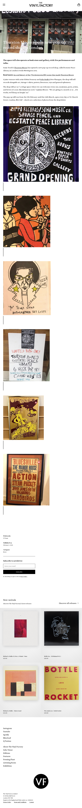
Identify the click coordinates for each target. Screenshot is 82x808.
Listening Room (9, 763)
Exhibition (7, 766)
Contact (31, 802)
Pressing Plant (9, 759)
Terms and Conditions (20, 802)
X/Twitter (7, 741)
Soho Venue (8, 750)
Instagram (7, 728)
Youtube (6, 731)
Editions (6, 753)
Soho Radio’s (45, 79)
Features (6, 756)
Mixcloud (7, 738)
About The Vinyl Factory (13, 747)
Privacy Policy (7, 802)
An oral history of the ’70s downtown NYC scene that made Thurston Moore (44, 75)
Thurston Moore (20, 68)
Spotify (6, 735)
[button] (11, 4)
